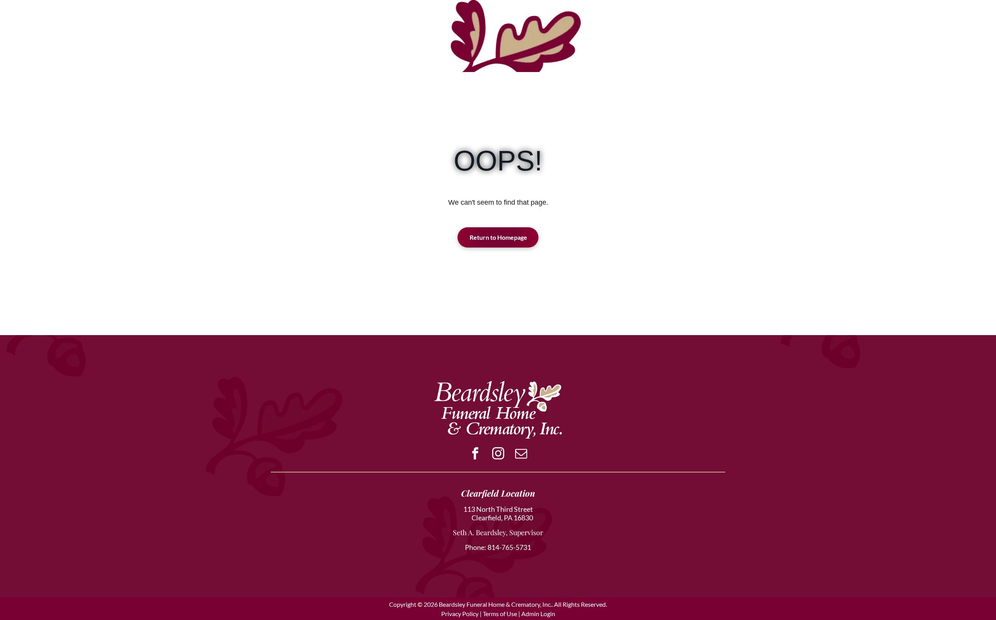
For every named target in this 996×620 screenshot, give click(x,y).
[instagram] (498, 454)
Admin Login (538, 613)
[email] (521, 454)
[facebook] (475, 454)
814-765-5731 (509, 547)
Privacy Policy (460, 613)
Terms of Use (500, 613)
